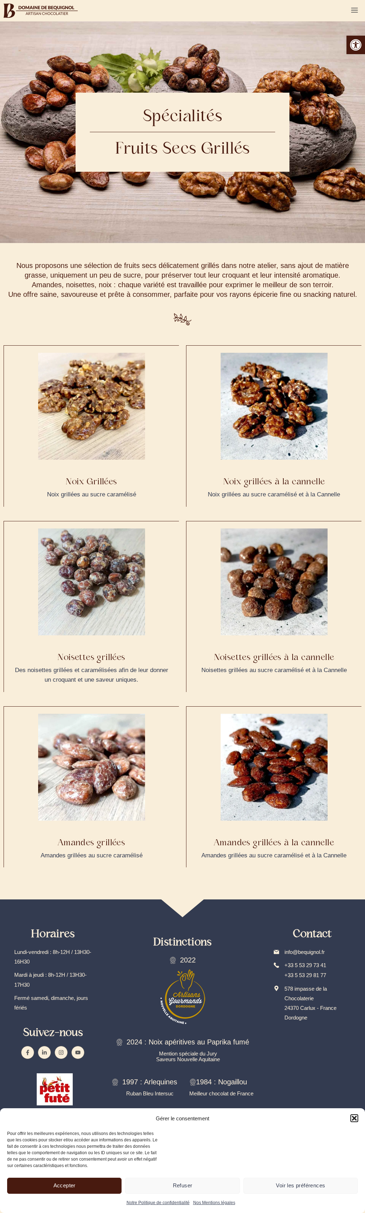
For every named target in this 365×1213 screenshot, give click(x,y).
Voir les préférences (300, 1185)
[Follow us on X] (44, 1052)
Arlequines (160, 1082)
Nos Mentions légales (214, 1202)
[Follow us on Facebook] (27, 1052)
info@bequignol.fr (304, 952)
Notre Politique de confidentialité (158, 1202)
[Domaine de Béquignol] (41, 10)
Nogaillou (232, 1082)
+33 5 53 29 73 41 (305, 965)
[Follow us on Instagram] (61, 1052)
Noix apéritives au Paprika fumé (199, 1042)
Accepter (64, 1185)
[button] (355, 45)
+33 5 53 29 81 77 (305, 975)
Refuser (182, 1185)
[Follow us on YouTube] (77, 1052)
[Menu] (354, 10)
